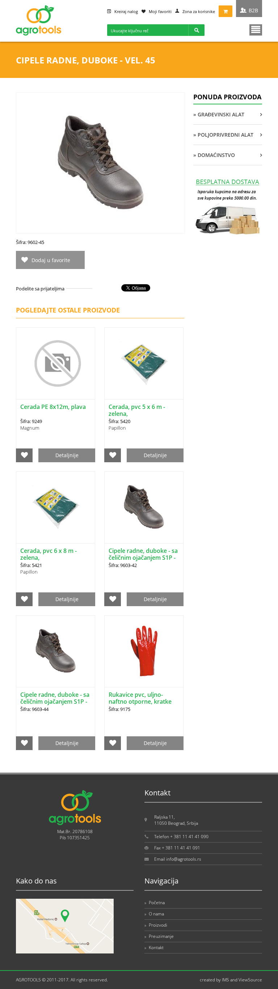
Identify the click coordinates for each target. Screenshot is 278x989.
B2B (253, 10)
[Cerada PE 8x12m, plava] (55, 363)
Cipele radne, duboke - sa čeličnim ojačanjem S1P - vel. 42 (143, 557)
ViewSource (250, 980)
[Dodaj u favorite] (24, 455)
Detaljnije (67, 455)
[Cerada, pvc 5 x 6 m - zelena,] (144, 363)
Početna (154, 902)
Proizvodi (155, 925)
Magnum (29, 428)
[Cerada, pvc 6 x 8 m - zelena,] (55, 507)
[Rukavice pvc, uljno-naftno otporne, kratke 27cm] (144, 651)
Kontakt (154, 947)
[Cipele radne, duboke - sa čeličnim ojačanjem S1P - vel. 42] (144, 507)
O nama (154, 914)
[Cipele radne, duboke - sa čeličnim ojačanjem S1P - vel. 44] (55, 651)
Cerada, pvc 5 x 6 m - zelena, (137, 410)
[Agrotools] (38, 34)
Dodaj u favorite (50, 260)
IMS (225, 980)
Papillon (117, 428)
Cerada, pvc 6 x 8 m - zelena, (48, 554)
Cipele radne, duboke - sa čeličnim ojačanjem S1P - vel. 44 (54, 701)
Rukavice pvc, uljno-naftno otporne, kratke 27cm (140, 701)
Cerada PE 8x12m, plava (53, 407)
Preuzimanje (159, 936)
